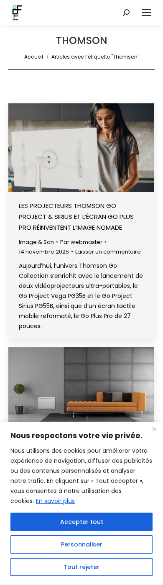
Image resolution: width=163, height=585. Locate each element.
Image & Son (36, 242)
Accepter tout (81, 522)
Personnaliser (81, 544)
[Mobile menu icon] (146, 12)
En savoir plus (55, 501)
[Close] (154, 429)
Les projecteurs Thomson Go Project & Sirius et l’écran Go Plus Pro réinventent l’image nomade (76, 216)
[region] (81, 503)
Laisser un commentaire (108, 252)
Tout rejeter (81, 567)
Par (81, 242)
